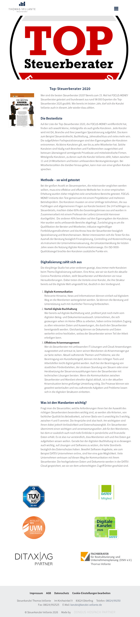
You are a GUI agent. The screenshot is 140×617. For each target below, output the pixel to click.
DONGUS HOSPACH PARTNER (94, 612)
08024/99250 (113, 600)
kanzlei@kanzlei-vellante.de (86, 604)
